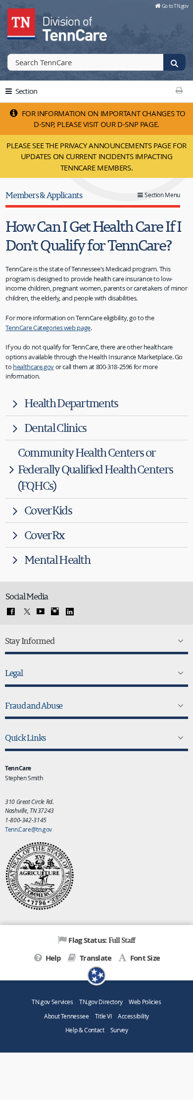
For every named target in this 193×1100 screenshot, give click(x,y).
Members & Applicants (43, 195)
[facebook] (10, 611)
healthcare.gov (33, 366)
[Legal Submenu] (178, 673)
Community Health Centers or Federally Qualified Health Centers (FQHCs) (95, 469)
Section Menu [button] (162, 195)
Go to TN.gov (175, 5)
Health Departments (71, 403)
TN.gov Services (52, 1002)
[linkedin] (69, 611)
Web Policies (145, 1002)
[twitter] (25, 611)
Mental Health (57, 559)
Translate (94, 958)
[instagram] (54, 611)
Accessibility (133, 1016)
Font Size (144, 958)
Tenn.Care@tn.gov (28, 829)
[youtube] (40, 611)
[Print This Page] (179, 90)
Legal (14, 673)
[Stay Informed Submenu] (178, 641)
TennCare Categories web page (48, 327)
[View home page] (22, 22)
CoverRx (44, 535)
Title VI (103, 1016)
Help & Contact (84, 1030)
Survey (119, 1030)
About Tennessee (66, 1016)
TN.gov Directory (101, 1002)
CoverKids (48, 510)
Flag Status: (101, 940)
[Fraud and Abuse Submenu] (178, 705)
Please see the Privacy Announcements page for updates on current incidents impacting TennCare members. (96, 156)
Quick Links (25, 737)
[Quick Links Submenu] (178, 737)
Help (52, 958)
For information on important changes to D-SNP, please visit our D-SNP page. (103, 118)
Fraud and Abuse (33, 705)
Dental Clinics (55, 427)
